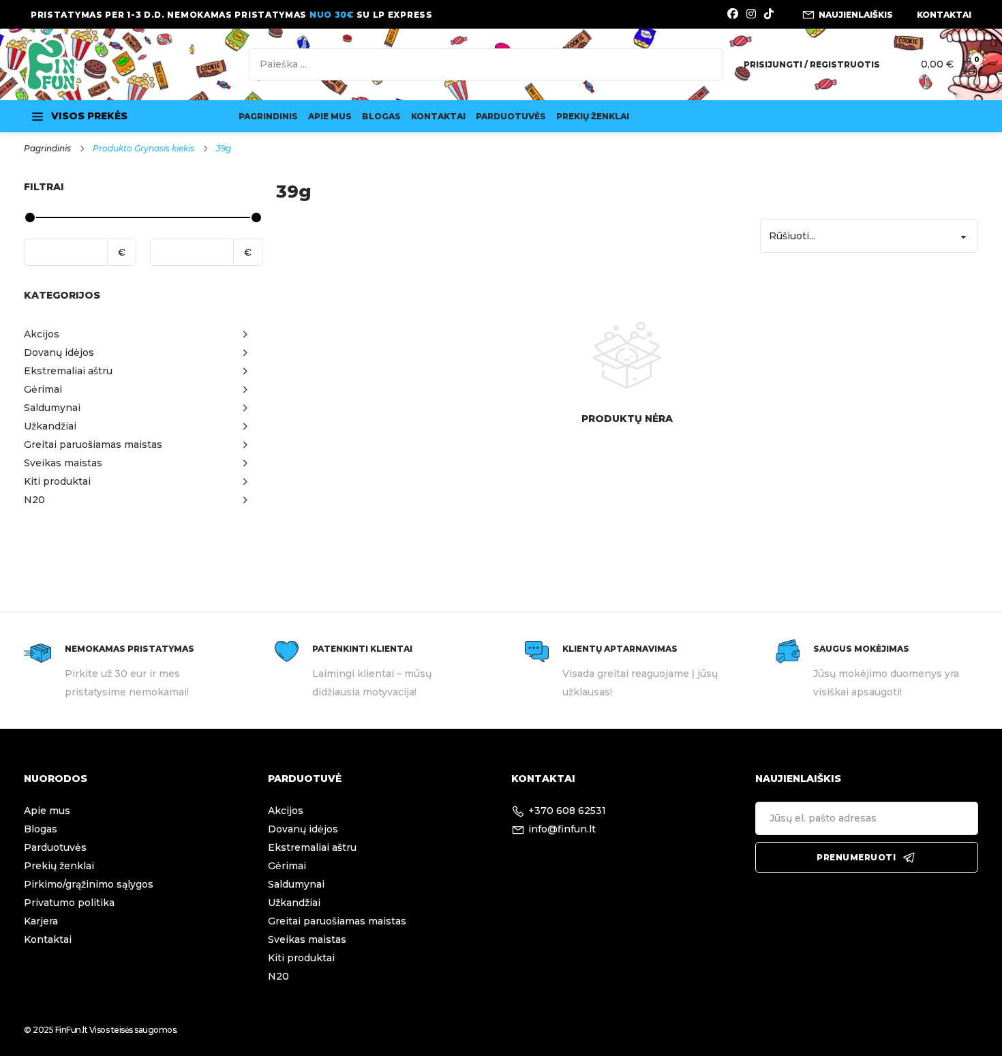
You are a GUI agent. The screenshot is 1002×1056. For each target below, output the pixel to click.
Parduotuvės (511, 116)
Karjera (41, 921)
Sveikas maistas (307, 939)
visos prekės (89, 116)
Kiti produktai (301, 958)
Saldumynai (296, 884)
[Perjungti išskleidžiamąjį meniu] (37, 116)
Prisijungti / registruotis (812, 64)
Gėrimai (287, 866)
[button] (143, 334)
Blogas (381, 116)
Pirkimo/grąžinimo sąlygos (88, 884)
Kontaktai (438, 116)
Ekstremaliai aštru (312, 847)
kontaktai (944, 15)
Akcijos (285, 810)
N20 (278, 976)
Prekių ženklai (592, 116)
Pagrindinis (268, 116)
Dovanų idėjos (303, 829)
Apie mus (330, 116)
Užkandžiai (294, 902)
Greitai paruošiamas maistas (337, 921)
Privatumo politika (69, 902)
